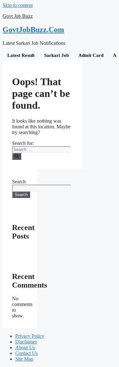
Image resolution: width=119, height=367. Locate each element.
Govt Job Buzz (18, 16)
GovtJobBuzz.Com (33, 29)
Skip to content (18, 5)
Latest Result (21, 55)
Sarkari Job (56, 55)
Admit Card (90, 55)
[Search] (16, 156)
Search (19, 181)
